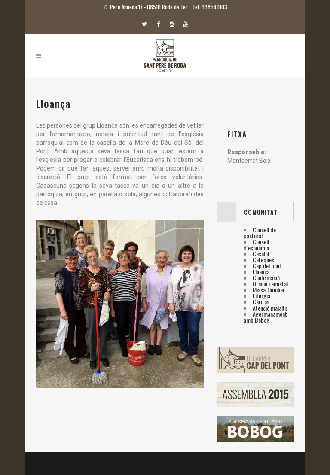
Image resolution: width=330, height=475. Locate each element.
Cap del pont (267, 265)
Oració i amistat (271, 283)
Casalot (261, 253)
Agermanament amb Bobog (265, 316)
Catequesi (264, 259)
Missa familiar (269, 289)
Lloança (261, 271)
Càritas (261, 301)
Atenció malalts (270, 307)
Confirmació (266, 277)
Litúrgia (261, 295)
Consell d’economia (256, 244)
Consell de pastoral (260, 232)
